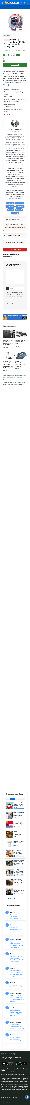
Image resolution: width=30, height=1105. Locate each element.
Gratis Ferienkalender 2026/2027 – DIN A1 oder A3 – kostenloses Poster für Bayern (16, 973)
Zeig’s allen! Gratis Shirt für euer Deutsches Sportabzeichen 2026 (17, 916)
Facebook (19, 203)
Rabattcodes (4, 1081)
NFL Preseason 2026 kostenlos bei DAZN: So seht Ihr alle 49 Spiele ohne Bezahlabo (17, 998)
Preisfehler (19, 7)
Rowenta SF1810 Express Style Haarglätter (20, 341)
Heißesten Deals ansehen (15, 898)
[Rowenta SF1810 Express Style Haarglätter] (21, 331)
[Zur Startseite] (12, 3)
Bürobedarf (7, 35)
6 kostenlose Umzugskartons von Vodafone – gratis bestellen (15, 930)
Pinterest (14, 213)
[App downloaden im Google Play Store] (21, 1063)
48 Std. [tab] (17, 799)
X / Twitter (9, 206)
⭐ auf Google (16, 1071)
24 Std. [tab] (12, 799)
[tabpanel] (15, 848)
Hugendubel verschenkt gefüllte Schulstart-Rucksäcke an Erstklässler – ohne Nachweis (17, 944)
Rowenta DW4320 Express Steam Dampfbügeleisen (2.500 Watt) (20, 364)
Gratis (25, 7)
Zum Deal (14, 65)
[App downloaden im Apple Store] (8, 1063)
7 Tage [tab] (22, 799)
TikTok (10, 209)
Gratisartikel (19, 1079)
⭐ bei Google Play (20, 1069)
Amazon (18, 58)
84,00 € (5, 85)
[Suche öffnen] (21, 2)
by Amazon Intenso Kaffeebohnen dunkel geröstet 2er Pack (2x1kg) (17, 1026)
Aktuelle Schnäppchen (8, 7)
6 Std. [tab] (7, 799)
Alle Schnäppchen (5, 1102)
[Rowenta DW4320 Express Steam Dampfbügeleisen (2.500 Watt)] (21, 353)
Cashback (16, 1081)
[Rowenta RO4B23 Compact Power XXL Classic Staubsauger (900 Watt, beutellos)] (9, 353)
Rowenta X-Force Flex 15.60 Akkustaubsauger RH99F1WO (8, 342)
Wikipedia (9, 203)
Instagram (19, 206)
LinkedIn (18, 209)
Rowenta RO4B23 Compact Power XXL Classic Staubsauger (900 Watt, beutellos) (8, 364)
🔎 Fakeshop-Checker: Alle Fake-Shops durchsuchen (17, 986)
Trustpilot (5, 1071)
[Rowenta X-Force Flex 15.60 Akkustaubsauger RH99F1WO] (9, 331)
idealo (12, 83)
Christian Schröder (15, 129)
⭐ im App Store (6, 1069)
